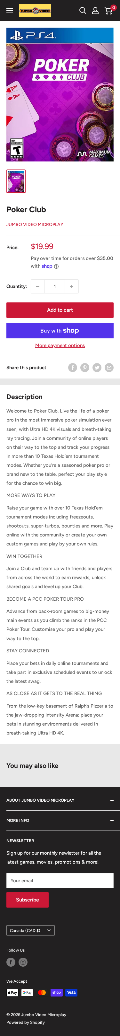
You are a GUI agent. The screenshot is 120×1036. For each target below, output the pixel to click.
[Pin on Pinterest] (84, 367)
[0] (108, 10)
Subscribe (27, 900)
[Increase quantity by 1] (71, 286)
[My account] (95, 10)
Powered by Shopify (25, 1022)
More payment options (60, 345)
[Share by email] (109, 367)
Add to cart (60, 310)
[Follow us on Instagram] (23, 962)
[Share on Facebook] (72, 367)
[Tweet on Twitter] (96, 367)
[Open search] (82, 10)
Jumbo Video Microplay (34, 224)
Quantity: (16, 286)
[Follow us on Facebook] (10, 962)
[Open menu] (9, 10)
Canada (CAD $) (25, 930)
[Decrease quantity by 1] (37, 286)
